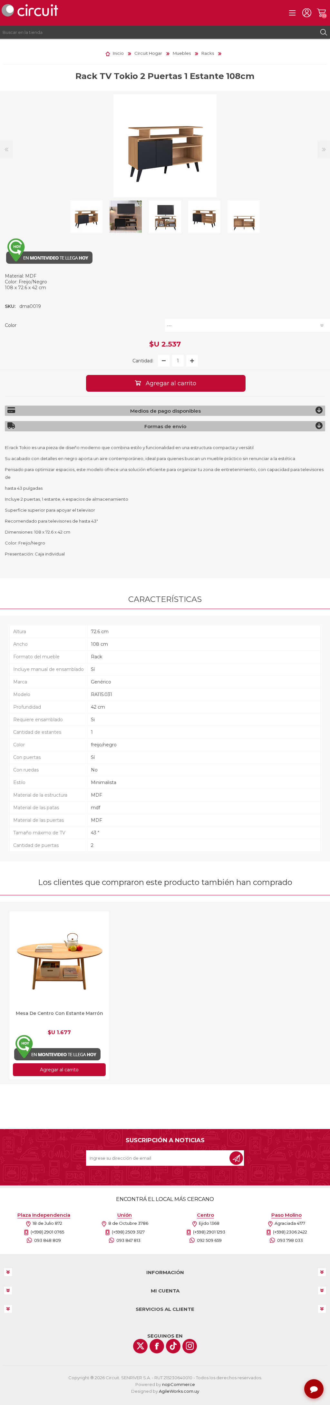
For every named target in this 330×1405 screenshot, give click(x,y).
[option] (86, 217)
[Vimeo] (173, 1346)
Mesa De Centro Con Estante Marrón (59, 1013)
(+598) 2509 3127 (128, 1231)
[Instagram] (189, 1346)
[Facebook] (157, 1346)
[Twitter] (140, 1346)
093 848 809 (47, 1240)
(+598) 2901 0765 (47, 1231)
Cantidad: (142, 361)
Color (10, 325)
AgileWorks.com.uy (179, 1391)
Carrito (321, 13)
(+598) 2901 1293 (209, 1231)
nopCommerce (178, 1384)
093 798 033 (290, 1240)
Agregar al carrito (59, 1070)
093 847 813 (128, 1240)
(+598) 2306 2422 (290, 1231)
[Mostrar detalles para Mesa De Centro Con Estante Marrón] (59, 961)
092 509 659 (209, 1240)
